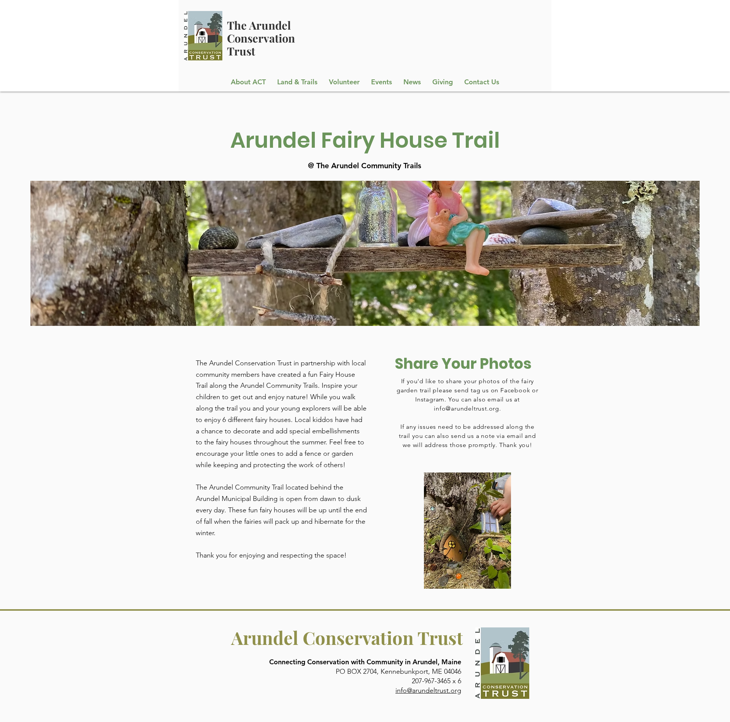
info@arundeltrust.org (466, 408)
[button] (297, 82)
